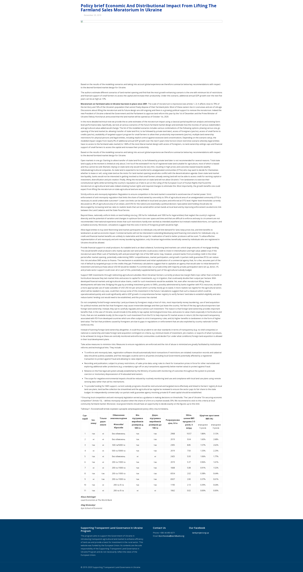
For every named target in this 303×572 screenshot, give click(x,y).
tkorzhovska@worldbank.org (171, 536)
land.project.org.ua (200, 532)
